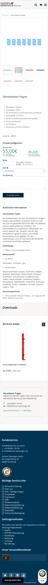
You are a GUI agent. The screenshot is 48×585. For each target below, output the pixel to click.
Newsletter (9, 510)
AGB (7, 499)
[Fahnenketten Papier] (24, 42)
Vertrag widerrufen (13, 580)
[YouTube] (23, 575)
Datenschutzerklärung (14, 505)
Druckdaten (10, 494)
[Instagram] (17, 575)
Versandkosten (10, 155)
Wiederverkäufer (12, 502)
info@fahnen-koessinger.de (16, 451)
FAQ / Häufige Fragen (14, 491)
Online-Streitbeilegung (14, 513)
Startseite (4, 15)
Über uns (9, 489)
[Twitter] (5, 575)
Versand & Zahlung (13, 486)
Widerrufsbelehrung (13, 507)
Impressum (10, 497)
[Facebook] (11, 575)
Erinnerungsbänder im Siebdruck (14, 365)
